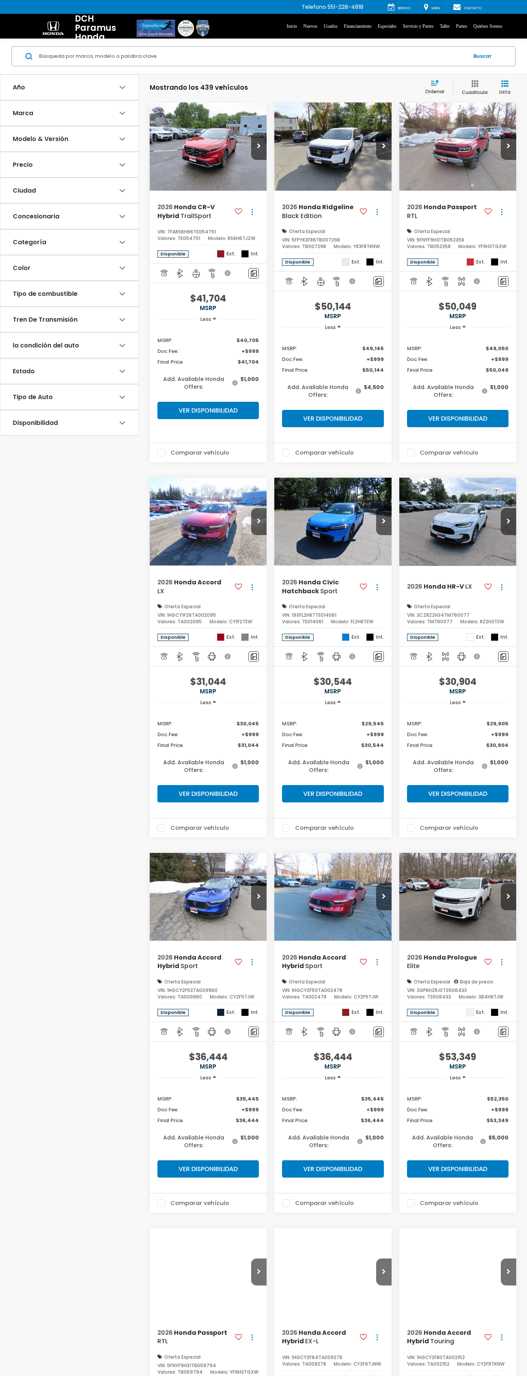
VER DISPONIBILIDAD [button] (208, 410)
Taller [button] (445, 26)
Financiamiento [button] (358, 26)
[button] (259, 146)
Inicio (292, 26)
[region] (208, 363)
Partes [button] (461, 26)
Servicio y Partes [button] (418, 26)
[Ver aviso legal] (228, 273)
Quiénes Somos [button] (487, 26)
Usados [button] (331, 26)
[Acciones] (252, 211)
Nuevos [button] (310, 26)
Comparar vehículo (200, 452)
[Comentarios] (253, 273)
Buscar (482, 56)
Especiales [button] (387, 26)
